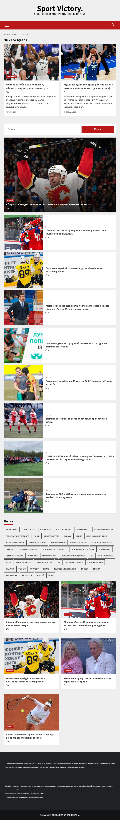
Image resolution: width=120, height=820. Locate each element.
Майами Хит (105, 549)
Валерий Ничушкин (103, 530)
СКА (58, 562)
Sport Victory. (60, 8)
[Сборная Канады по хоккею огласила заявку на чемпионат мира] (60, 175)
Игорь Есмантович (15, 543)
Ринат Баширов (23, 562)
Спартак (10, 569)
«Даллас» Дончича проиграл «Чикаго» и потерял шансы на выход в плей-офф (88, 86)
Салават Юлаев (95, 562)
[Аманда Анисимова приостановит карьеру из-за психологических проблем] (31, 712)
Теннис (22, 569)
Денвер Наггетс (51, 536)
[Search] (113, 24)
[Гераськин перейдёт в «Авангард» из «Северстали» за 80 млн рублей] (23, 270)
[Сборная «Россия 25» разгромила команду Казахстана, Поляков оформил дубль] (23, 232)
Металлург (33, 556)
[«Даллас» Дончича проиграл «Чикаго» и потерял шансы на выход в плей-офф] (88, 62)
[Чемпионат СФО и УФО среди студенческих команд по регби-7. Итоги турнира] (23, 495)
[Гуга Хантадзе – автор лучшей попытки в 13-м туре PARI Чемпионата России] (23, 345)
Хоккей (10, 200)
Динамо (68, 536)
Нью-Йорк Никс (105, 556)
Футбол (96, 569)
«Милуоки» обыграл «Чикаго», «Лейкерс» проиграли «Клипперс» (27, 86)
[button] (7, 25)
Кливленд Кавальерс (102, 543)
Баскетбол (11, 77)
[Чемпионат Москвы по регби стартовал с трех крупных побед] (23, 420)
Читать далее (12, 112)
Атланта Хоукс (28, 530)
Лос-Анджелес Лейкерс (83, 549)
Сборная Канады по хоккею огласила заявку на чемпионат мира (48, 204)
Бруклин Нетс (83, 530)
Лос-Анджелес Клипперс (55, 549)
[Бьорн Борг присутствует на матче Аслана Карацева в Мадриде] (88, 656)
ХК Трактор (27, 575)
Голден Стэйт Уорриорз (17, 536)
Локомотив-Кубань (28, 549)
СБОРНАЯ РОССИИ (44, 562)
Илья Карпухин (58, 543)
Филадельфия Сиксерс (65, 569)
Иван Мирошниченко (96, 536)
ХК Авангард (11, 575)
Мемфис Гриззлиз (14, 556)
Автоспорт (11, 530)
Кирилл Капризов (78, 543)
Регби (48, 340)
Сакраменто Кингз (74, 562)
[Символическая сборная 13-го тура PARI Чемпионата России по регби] (23, 382)
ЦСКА (50, 575)
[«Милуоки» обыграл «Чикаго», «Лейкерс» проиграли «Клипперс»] (31, 62)
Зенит (79, 536)
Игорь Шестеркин (37, 543)
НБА (92, 556)
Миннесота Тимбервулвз (73, 556)
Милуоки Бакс (49, 556)
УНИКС (46, 569)
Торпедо (34, 569)
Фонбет (84, 569)
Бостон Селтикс (64, 530)
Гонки (37, 536)
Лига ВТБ (10, 549)
